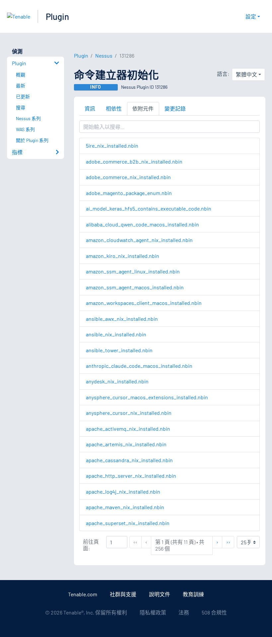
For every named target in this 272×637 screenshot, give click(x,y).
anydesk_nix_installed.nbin (117, 381)
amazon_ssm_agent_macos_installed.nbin (135, 287)
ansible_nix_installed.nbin (116, 334)
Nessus (103, 55)
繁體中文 (246, 74)
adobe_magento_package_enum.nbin (129, 193)
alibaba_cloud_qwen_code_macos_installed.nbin (142, 224)
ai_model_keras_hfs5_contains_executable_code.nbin (148, 208)
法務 (183, 612)
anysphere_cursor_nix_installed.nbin (128, 413)
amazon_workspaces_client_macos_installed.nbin (144, 303)
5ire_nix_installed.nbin (112, 145)
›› (230, 541)
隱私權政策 (153, 612)
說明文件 (159, 594)
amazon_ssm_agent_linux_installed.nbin (133, 271)
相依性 (114, 108)
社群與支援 (123, 594)
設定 (250, 16)
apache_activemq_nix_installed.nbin (128, 428)
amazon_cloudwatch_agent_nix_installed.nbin (139, 240)
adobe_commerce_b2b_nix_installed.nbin (134, 161)
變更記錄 (175, 108)
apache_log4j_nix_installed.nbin (123, 491)
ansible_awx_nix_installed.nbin (122, 319)
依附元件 (143, 108)
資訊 (90, 108)
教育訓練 (193, 594)
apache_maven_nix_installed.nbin (125, 507)
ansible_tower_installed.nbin (119, 350)
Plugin (57, 16)
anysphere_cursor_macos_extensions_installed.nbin (147, 397)
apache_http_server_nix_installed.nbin (131, 475)
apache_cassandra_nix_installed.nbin (129, 460)
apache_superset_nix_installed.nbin (128, 523)
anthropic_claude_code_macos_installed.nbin (139, 366)
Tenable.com (82, 594)
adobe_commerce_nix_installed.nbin (128, 177)
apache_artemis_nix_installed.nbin (126, 444)
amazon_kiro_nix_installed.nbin (122, 256)
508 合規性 (214, 612)
